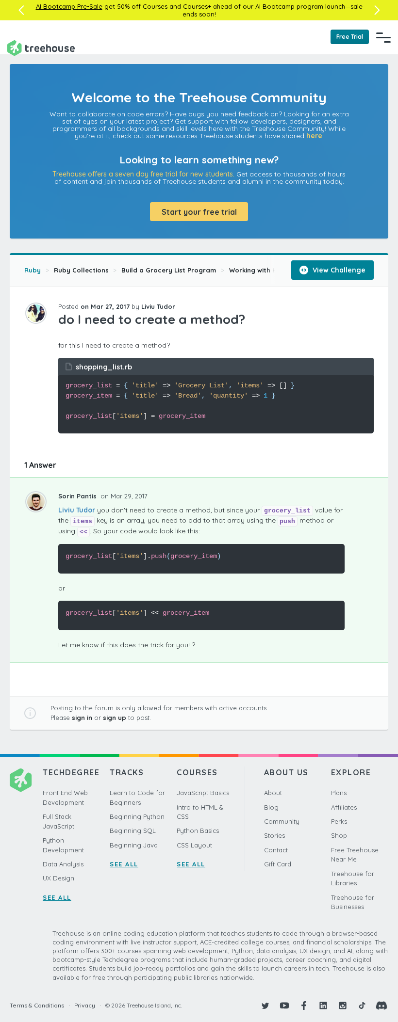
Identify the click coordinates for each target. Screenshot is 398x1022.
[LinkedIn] (323, 1005)
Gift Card (277, 864)
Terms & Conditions (37, 1005)
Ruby (32, 270)
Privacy (84, 1005)
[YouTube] (284, 1005)
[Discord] (381, 1005)
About (273, 793)
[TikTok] (362, 1005)
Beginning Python (137, 816)
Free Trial (349, 36)
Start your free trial (199, 212)
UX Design (58, 878)
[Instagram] (342, 1005)
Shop (339, 835)
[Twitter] (265, 1005)
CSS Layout (194, 845)
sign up (114, 717)
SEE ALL (57, 897)
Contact (276, 850)
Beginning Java (134, 845)
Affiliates (344, 807)
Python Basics (198, 830)
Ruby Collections (81, 270)
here (314, 135)
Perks (339, 821)
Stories (274, 835)
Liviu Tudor (76, 510)
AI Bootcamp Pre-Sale (69, 6)
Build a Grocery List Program (168, 270)
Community (281, 821)
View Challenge (338, 270)
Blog (271, 807)
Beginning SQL (133, 830)
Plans (339, 793)
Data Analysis (63, 864)
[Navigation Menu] (383, 37)
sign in (82, 717)
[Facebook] (304, 1005)
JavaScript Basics (203, 793)
